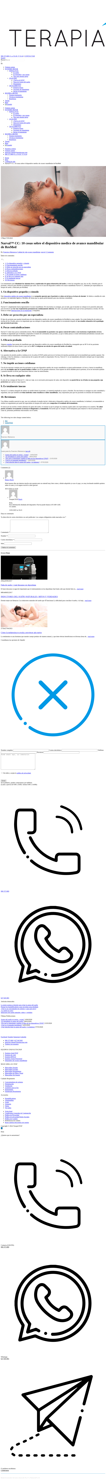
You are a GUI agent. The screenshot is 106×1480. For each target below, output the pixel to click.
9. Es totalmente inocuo (12, 278)
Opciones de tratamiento (21, 89)
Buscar (3, 60)
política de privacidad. (24, 773)
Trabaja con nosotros (12, 1044)
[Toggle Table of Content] (2, 260)
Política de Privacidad (12, 1115)
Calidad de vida (22, 252)
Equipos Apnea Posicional (13, 1059)
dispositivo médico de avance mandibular (17, 296)
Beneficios (12, 99)
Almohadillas (9, 1100)
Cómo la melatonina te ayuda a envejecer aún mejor (21, 632)
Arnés (7, 1102)
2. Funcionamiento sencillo (14, 265)
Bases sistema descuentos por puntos (17, 1122)
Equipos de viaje (10, 1055)
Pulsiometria (9, 1089)
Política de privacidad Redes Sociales (17, 1117)
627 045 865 (18, 1040)
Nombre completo (7, 750)
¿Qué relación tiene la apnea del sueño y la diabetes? (22, 462)
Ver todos (8, 1108)
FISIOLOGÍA (14, 71)
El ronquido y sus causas (21, 74)
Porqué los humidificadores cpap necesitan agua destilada (19, 1007)
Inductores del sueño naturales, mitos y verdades (16, 1012)
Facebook (4, 1037)
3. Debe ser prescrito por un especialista (18, 267)
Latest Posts (9, 423)
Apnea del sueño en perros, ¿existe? (17, 455)
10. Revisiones (10, 280)
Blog (6, 102)
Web (2, 543)
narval (43, 252)
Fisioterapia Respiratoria (13, 1091)
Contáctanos (5, 1470)
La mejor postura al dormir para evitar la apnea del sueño (19, 1005)
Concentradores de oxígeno (14, 1082)
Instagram (16, 1037)
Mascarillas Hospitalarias (13, 1071)
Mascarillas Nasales (11, 1067)
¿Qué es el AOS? (19, 80)
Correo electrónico (7, 540)
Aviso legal (8, 1111)
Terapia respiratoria (15, 95)
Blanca (7, 480)
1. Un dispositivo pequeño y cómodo (17, 263)
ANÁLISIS (13, 78)
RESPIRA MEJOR (11, 93)
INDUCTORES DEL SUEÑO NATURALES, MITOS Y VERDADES (29, 597)
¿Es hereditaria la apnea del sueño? (16, 457)
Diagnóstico (17, 84)
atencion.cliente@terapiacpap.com (16, 152)
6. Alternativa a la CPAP (13, 273)
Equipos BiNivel (10, 1057)
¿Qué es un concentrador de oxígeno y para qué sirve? (18, 1009)
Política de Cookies (11, 1119)
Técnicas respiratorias (16, 97)
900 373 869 (9, 1040)
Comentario (5, 532)
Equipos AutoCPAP (11, 1053)
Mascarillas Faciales (11, 1069)
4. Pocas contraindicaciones (14, 269)
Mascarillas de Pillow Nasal (14, 1073)
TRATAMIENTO (15, 86)
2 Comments (49, 252)
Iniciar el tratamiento (20, 91)
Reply (12, 480)
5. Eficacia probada (11, 271)
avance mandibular (34, 252)
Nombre (4, 536)
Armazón (8, 1104)
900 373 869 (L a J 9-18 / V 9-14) (16, 154)
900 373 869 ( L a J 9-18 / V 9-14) (12, 56)
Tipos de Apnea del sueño (21, 82)
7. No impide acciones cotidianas (15, 274)
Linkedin (23, 1037)
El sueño (16, 73)
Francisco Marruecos (10, 252)
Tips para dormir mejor (20, 76)
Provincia (40, 752)
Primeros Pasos (18, 87)
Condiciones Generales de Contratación (18, 1113)
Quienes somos (10, 67)
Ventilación (8, 1086)
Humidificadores (10, 1098)
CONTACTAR (30, 56)
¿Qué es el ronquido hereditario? (15, 460)
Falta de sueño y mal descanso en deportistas (18, 585)
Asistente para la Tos (12, 1088)
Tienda (7, 101)
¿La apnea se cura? (7, 1010)
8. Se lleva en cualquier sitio (14, 276)
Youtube (10, 1037)
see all (28, 451)
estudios (9, 344)
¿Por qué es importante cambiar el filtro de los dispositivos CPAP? (26, 458)
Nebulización (9, 1084)
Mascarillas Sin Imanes (12, 1075)
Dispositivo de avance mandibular (16, 1060)
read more (80, 589)
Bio (6, 421)
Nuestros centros (10, 149)
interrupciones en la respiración (21, 310)
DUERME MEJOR (11, 69)
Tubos (7, 1106)
